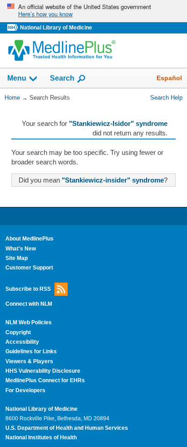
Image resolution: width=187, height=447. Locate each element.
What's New (20, 248)
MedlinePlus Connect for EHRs (45, 380)
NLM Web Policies (28, 322)
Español (169, 78)
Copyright (18, 332)
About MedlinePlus (29, 239)
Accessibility (22, 342)
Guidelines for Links (31, 351)
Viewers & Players (29, 361)
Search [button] (62, 78)
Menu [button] (16, 78)
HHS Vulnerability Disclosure (42, 371)
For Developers (25, 390)
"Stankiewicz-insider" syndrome (113, 180)
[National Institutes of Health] (13, 28)
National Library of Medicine (56, 27)
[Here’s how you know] (93, 11)
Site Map (16, 258)
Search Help (166, 97)
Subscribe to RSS (28, 288)
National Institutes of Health (41, 437)
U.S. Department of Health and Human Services (66, 428)
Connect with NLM (28, 304)
